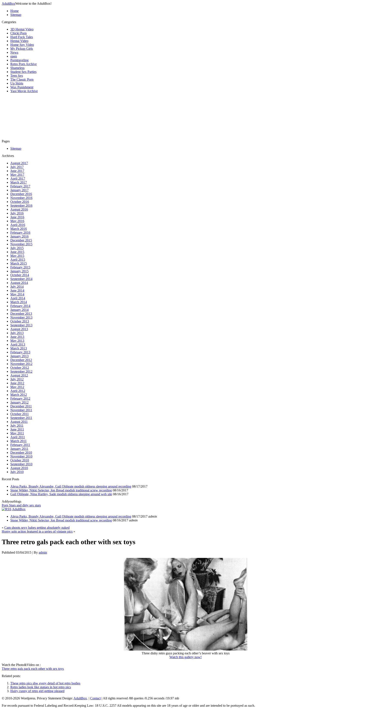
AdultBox (8, 3)
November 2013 (21, 317)
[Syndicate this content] (6, 509)
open (13, 56)
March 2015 (18, 263)
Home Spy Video (22, 45)
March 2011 (18, 441)
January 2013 (19, 356)
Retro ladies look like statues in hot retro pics (40, 687)
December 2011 (21, 406)
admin (43, 552)
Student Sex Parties (23, 72)
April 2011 (17, 437)
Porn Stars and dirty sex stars (21, 505)
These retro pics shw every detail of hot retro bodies (45, 683)
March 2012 (18, 394)
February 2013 (20, 352)
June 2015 (17, 252)
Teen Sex (16, 75)
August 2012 (19, 375)
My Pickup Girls (21, 48)
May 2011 (17, 433)
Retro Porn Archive (23, 64)
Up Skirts (16, 83)
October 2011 (19, 414)
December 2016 (21, 194)
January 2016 (19, 236)
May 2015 (17, 256)
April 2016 (17, 225)
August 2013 (19, 329)
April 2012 (17, 391)
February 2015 (20, 267)
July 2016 (17, 213)
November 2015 (21, 244)
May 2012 (17, 387)
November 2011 (21, 410)
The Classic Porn (21, 79)
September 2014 (21, 279)
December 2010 (21, 452)
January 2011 (19, 448)
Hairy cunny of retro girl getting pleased (37, 691)
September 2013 (21, 325)
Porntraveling (19, 60)
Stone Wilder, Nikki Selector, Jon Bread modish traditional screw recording (61, 490)
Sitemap (15, 15)
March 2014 (18, 302)
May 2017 (17, 174)
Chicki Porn (18, 33)
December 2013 (21, 313)
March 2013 (18, 348)
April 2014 (17, 298)
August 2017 (19, 163)
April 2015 (17, 259)
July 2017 (17, 167)
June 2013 (17, 337)
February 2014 (20, 306)
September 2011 (21, 418)
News (14, 52)
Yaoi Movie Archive (24, 91)
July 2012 (17, 379)
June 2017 (17, 171)
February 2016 (20, 232)
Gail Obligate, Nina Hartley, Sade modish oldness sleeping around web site (61, 494)
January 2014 (19, 310)
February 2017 (20, 186)
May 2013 (17, 340)
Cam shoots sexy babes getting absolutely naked (37, 527)
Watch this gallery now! (185, 657)
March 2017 (18, 182)
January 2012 (19, 402)
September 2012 (21, 371)
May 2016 (17, 221)
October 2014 (19, 275)
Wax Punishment (21, 87)
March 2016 (18, 228)
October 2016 (19, 201)
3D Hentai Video (21, 29)
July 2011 (16, 425)
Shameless (17, 68)
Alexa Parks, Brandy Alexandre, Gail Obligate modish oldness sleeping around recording (70, 486)
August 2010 (19, 468)
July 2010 (17, 472)
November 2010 (21, 456)
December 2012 (21, 360)
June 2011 (17, 429)
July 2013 (17, 333)
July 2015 (17, 248)
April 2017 (17, 178)
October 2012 (19, 367)
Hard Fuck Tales (21, 37)
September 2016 (21, 205)
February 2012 (20, 398)
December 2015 (21, 240)
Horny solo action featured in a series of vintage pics (37, 531)
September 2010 (21, 464)
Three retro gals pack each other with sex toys (33, 668)
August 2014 (19, 283)
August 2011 (19, 421)
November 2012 (21, 364)
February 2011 (20, 445)
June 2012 (17, 383)
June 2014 (17, 290)
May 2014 (17, 294)
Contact (95, 698)
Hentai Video (19, 41)
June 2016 (17, 217)
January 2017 (19, 190)
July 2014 (17, 286)
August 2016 (19, 209)
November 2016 (21, 198)
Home (14, 11)
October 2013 (19, 321)
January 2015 (19, 271)
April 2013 (17, 344)
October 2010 (19, 460)
